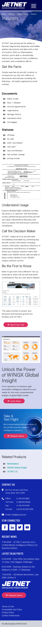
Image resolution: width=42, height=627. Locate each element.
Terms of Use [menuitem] (8, 606)
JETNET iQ (12, 471)
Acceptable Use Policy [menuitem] (12, 609)
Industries (11, 14)
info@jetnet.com (18, 514)
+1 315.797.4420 (22, 498)
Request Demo (17, 436)
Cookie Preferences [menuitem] (10, 615)
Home (4, 14)
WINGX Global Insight (17, 467)
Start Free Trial (17, 324)
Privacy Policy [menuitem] (8, 612)
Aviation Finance (22, 14)
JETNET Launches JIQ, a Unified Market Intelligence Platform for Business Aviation (20, 545)
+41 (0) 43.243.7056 (24, 509)
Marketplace (13, 463)
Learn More (15, 401)
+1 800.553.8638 (23, 502)
